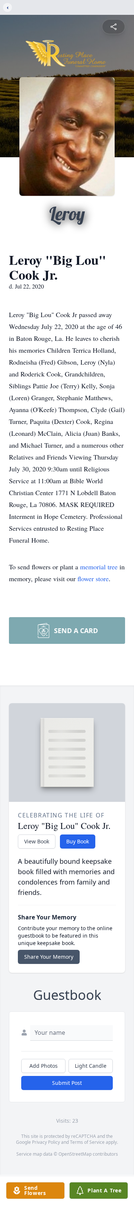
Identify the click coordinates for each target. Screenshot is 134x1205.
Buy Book (77, 841)
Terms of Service (87, 1142)
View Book (36, 841)
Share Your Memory (48, 956)
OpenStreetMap (75, 1154)
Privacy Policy (46, 1142)
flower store (93, 578)
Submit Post (67, 1082)
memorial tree (99, 566)
